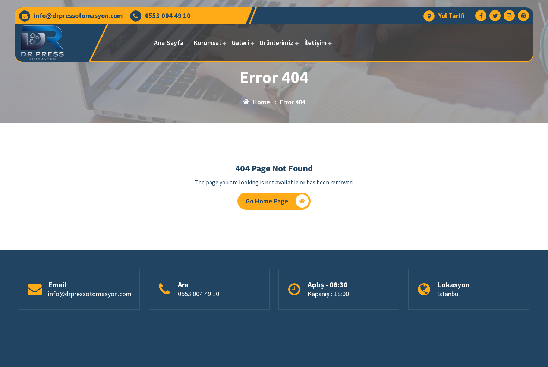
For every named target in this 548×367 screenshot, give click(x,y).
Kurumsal (207, 42)
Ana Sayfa (169, 42)
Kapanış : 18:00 (328, 294)
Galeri (240, 42)
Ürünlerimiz (276, 42)
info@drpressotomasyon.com (78, 16)
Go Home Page (267, 201)
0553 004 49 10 (167, 16)
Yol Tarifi (451, 16)
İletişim (315, 42)
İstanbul (448, 294)
